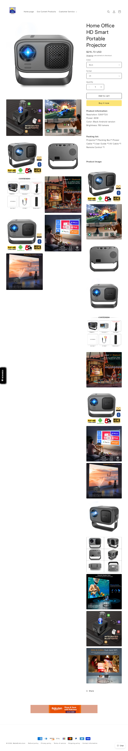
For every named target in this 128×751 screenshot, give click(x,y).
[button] (67, 11)
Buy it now (104, 103)
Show (2, 375)
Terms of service (60, 743)
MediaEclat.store (19, 743)
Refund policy (33, 743)
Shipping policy (74, 743)
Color (88, 60)
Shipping (89, 55)
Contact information (90, 743)
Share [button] (91, 691)
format (89, 71)
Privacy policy (46, 743)
